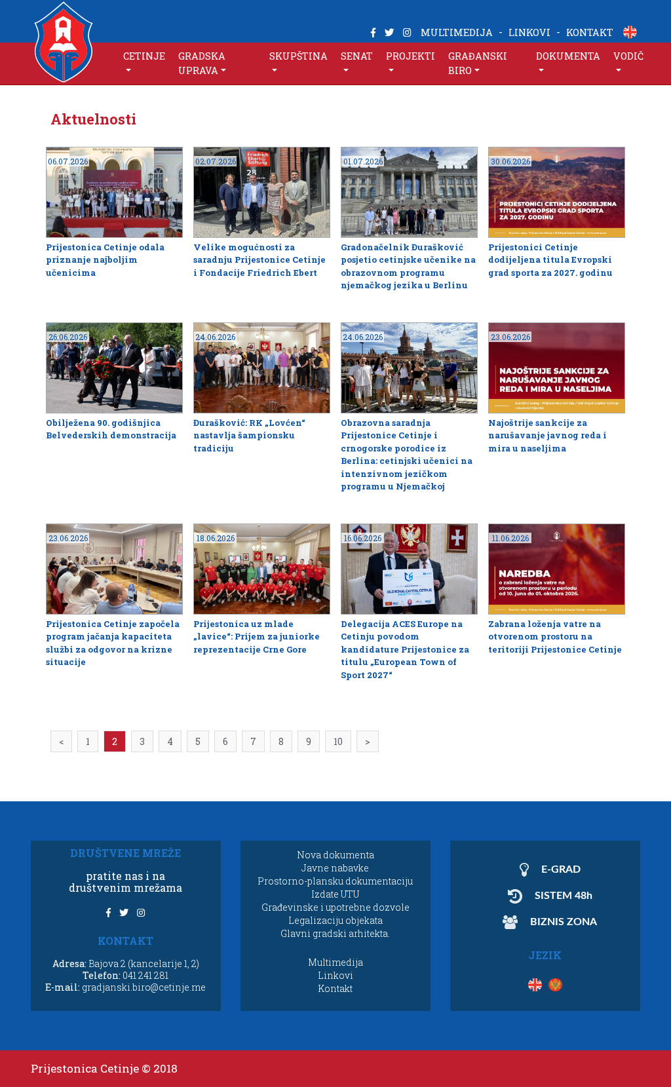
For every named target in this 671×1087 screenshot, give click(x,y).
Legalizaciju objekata (335, 920)
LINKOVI (529, 32)
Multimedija (335, 962)
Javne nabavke (335, 868)
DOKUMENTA (568, 56)
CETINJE (144, 56)
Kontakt (335, 988)
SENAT (357, 56)
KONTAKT (589, 32)
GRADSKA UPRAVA (201, 63)
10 (338, 741)
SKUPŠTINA (298, 56)
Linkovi (335, 975)
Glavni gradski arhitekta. (335, 933)
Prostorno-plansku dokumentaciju (335, 881)
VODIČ (628, 56)
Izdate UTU (335, 894)
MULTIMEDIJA (457, 32)
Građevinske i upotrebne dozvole (335, 907)
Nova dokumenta (335, 855)
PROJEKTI (410, 56)
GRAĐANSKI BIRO (477, 63)
